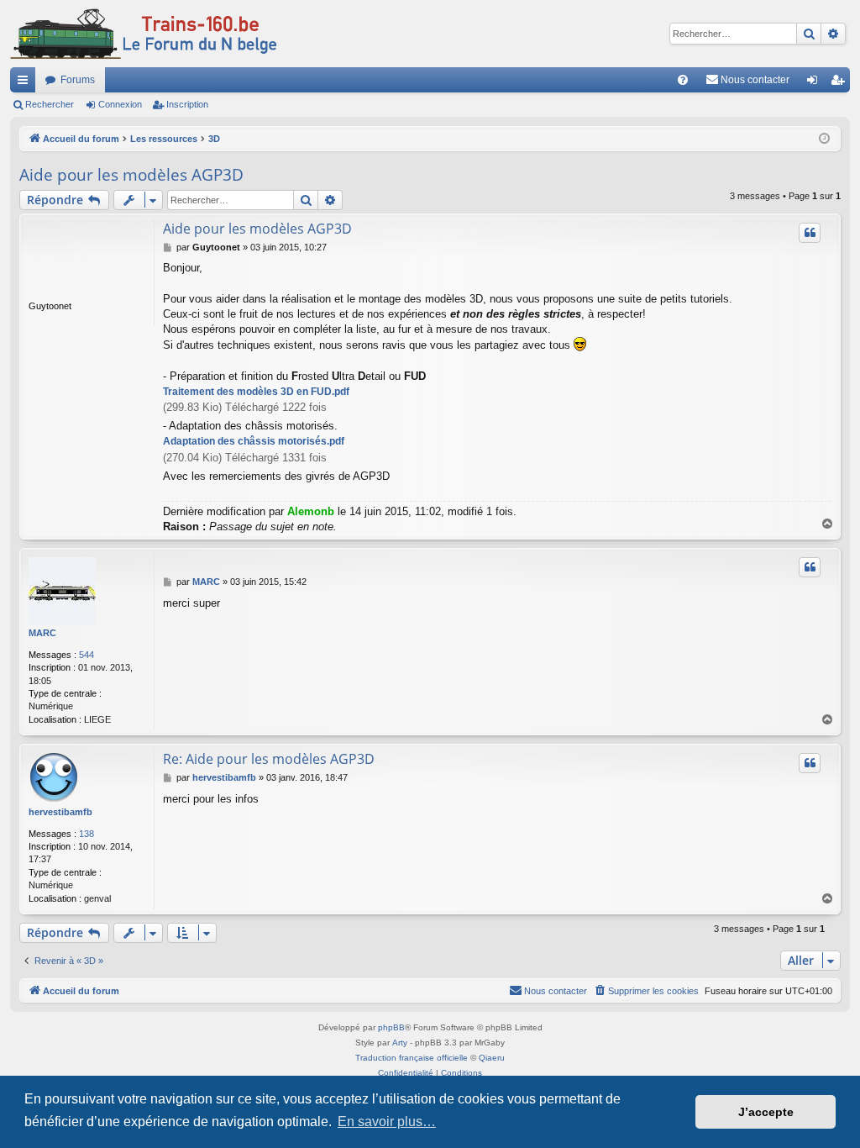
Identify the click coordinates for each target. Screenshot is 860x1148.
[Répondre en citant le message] (810, 233)
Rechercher (49, 104)
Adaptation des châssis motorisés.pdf (253, 441)
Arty (399, 1042)
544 (86, 655)
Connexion (120, 104)
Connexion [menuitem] (815, 83)
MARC (42, 633)
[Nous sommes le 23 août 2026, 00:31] (824, 139)
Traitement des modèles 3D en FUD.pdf (256, 392)
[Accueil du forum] (143, 33)
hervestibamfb (60, 812)
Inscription (187, 104)
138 (86, 834)
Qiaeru (492, 1057)
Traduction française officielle (411, 1057)
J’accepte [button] (766, 1112)
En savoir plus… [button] (387, 1121)
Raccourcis (26, 83)
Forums (77, 80)
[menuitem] (682, 79)
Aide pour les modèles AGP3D (131, 175)
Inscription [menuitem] (840, 83)
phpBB (391, 1027)
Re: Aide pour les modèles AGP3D (269, 758)
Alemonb (310, 511)
